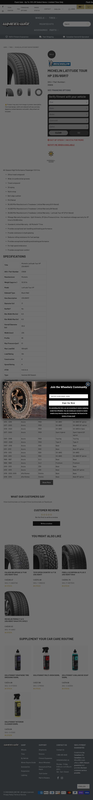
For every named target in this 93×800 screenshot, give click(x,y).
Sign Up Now (68, 403)
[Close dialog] (88, 384)
